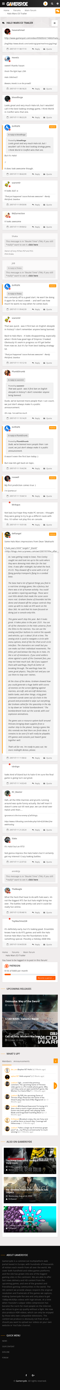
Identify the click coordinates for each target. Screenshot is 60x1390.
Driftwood (15, 1119)
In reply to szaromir (16, 380)
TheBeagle (17, 889)
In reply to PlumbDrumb (17, 435)
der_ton (14, 1069)
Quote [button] (49, 49)
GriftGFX (16, 126)
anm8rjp (16, 871)
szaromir (16, 182)
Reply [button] (37, 49)
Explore (5, 1352)
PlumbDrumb (18, 371)
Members (7, 1061)
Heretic (15, 57)
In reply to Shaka (15, 268)
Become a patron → (46, 978)
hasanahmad (18, 30)
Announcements (22, 1061)
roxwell (15, 477)
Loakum (14, 1082)
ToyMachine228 (19, 921)
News (4, 1341)
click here (33, 244)
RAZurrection (18, 213)
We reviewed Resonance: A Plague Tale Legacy (27, 1191)
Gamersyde (21, 1380)
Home (6, 10)
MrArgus (16, 504)
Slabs (14, 838)
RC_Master (17, 792)
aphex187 (15, 1076)
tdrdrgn (16, 766)
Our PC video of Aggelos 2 (20, 1221)
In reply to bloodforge (16, 134)
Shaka (15, 236)
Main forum (30, 10)
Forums (17, 10)
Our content (8, 1346)
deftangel (16, 533)
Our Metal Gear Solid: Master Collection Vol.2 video (27, 1162)
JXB (13, 263)
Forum (5, 1357)
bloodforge (17, 97)
